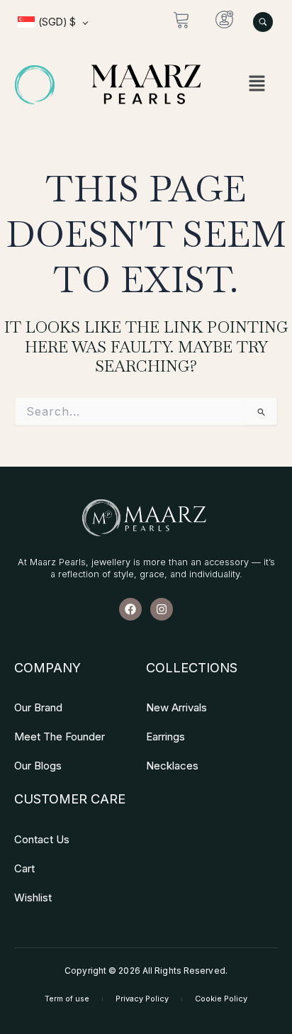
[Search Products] (263, 22)
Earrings (165, 736)
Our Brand (38, 707)
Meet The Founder (59, 736)
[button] (257, 85)
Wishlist (33, 897)
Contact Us (41, 839)
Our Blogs (38, 765)
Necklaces (172, 765)
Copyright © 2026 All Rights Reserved (144, 970)
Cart (24, 868)
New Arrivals (176, 707)
